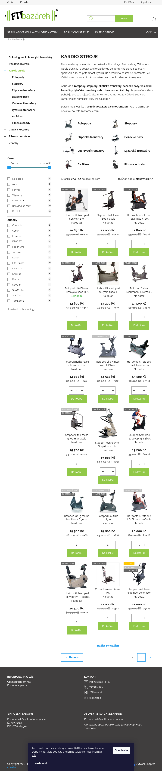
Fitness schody (21, 122)
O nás (10, 2)
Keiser (31, 257)
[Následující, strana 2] (141, 657)
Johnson (31, 252)
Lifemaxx (31, 268)
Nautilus (31, 274)
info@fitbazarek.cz (99, 681)
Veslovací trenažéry (24, 103)
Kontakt (24, 2)
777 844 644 (96, 687)
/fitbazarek (95, 692)
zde (34, 755)
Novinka (31, 190)
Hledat (124, 18)
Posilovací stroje (19, 63)
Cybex (31, 230)
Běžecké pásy (20, 96)
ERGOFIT (31, 241)
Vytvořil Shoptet (145, 763)
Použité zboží (31, 211)
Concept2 (31, 225)
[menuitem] (32, 32)
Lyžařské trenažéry (23, 109)
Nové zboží (31, 200)
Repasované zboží (31, 206)
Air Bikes (17, 116)
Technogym (31, 301)
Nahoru (73, 657)
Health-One (31, 247)
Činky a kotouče (19, 129)
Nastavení (40, 763)
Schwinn (31, 284)
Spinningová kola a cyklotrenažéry (31, 57)
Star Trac (31, 295)
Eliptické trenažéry (23, 90)
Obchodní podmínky (19, 681)
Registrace (146, 2)
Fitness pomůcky (20, 136)
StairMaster (31, 290)
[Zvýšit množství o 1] (81, 244)
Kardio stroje (17, 70)
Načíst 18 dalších (108, 645)
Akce (31, 184)
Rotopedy (18, 77)
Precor (31, 279)
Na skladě (31, 179)
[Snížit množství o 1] (71, 244)
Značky (13, 143)
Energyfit (31, 236)
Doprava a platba (17, 685)
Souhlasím (121, 750)
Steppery (17, 83)
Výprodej (31, 195)
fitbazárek (95, 697)
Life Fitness (31, 263)
